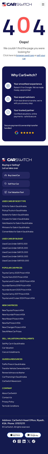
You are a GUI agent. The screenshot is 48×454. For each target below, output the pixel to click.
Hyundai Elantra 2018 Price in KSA (16, 285)
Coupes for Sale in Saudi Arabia (15, 219)
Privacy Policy (8, 401)
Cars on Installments (11, 352)
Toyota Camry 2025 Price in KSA (16, 273)
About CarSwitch (9, 393)
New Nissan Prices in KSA (12, 318)
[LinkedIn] (24, 441)
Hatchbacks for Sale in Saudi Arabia (17, 223)
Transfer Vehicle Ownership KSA (16, 368)
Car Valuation (8, 348)
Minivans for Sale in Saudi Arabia (15, 227)
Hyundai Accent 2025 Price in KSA (16, 289)
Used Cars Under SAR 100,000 (15, 260)
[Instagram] (19, 441)
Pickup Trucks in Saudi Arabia (14, 210)
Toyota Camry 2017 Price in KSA (15, 294)
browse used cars (25, 55)
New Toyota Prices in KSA (13, 310)
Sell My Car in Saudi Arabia (13, 343)
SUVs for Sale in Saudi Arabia (14, 206)
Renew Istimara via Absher (13, 372)
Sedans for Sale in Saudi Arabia (15, 214)
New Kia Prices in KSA (11, 323)
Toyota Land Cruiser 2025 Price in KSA (18, 281)
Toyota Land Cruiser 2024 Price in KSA (18, 298)
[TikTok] (33, 441)
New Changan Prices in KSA (14, 327)
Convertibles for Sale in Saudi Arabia (17, 231)
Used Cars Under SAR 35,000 (15, 252)
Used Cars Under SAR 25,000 (15, 248)
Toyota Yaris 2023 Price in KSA (15, 277)
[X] (28, 441)
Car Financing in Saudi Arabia (14, 377)
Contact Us (7, 397)
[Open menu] (40, 4)
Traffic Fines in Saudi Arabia (13, 364)
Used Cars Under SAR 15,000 (14, 243)
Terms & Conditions (10, 406)
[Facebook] (14, 441)
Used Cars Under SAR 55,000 (15, 256)
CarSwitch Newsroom (11, 381)
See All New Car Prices (11, 331)
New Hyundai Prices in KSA (13, 314)
